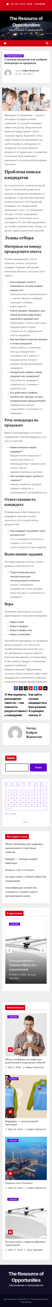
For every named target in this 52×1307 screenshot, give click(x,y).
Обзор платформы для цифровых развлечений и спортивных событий (24, 848)
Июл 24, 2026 (16, 1129)
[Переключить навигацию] (47, 43)
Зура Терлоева (34, 1250)
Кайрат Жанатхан (30, 70)
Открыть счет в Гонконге (19, 870)
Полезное (14, 924)
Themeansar (26, 1302)
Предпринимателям (14, 56)
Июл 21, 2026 (19, 974)
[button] (42, 950)
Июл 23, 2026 (16, 1188)
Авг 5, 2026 (15, 1067)
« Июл (25, 822)
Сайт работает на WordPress (16, 1299)
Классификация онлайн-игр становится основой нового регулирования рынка (21, 891)
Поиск (11, 758)
